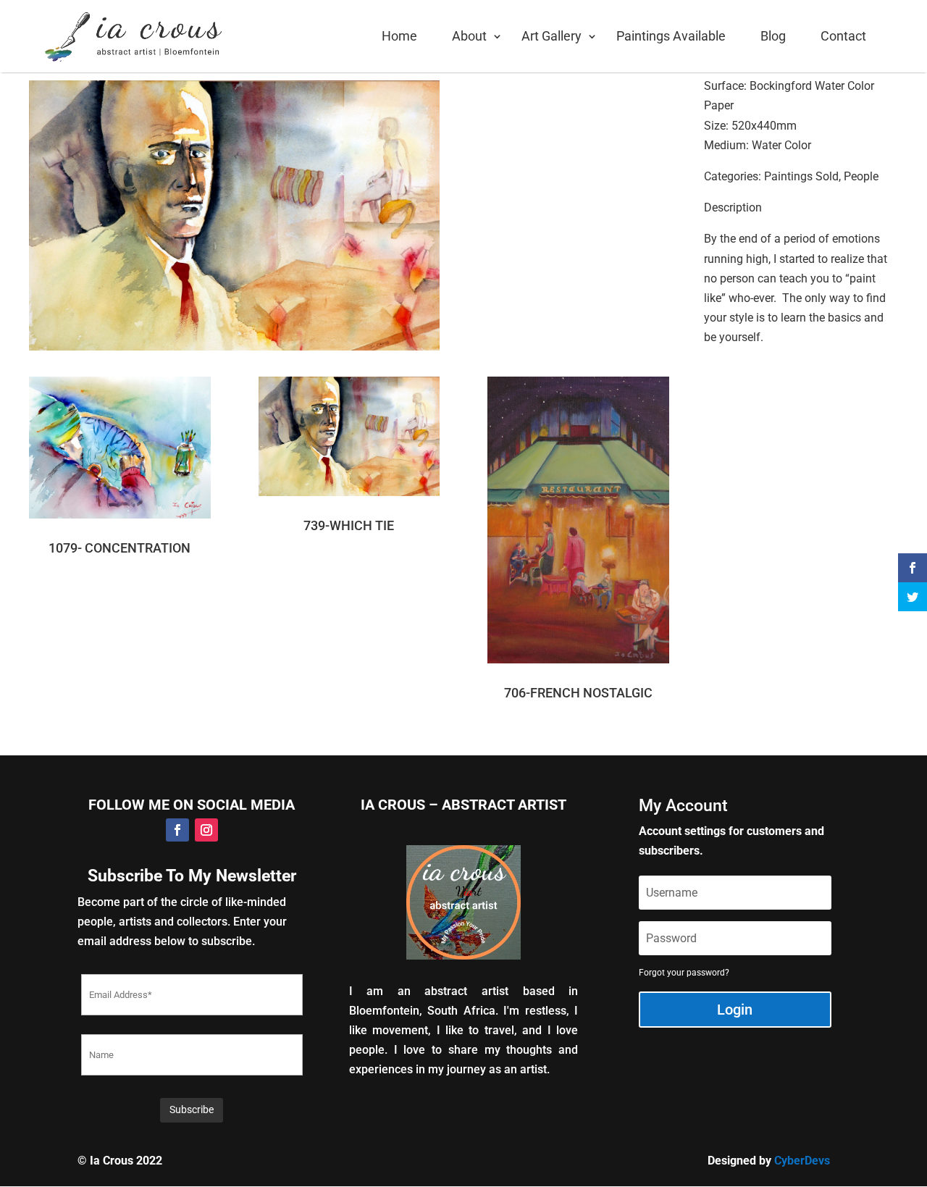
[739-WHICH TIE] (349, 444)
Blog (773, 35)
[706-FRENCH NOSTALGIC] (578, 528)
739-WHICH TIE (348, 525)
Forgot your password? (684, 973)
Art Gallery (551, 35)
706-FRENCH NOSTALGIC (578, 692)
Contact (843, 35)
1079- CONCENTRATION (119, 547)
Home (399, 35)
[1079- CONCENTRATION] (120, 455)
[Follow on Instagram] (206, 830)
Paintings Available (671, 35)
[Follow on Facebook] (177, 830)
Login (734, 1009)
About (469, 35)
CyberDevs (802, 1160)
